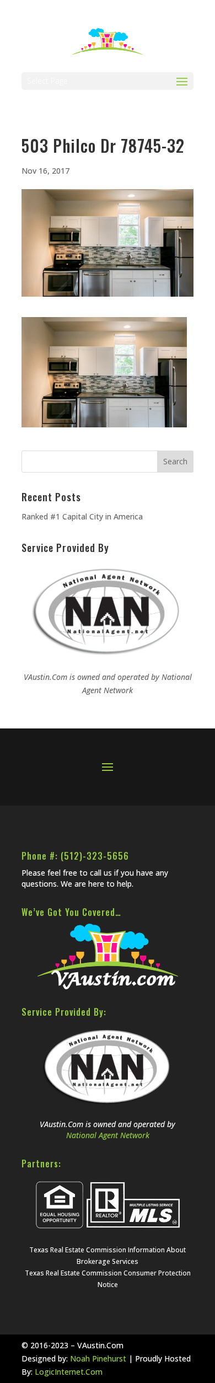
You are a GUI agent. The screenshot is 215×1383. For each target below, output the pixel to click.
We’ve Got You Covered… (71, 912)
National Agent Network (107, 1135)
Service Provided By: (64, 1012)
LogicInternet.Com (69, 1371)
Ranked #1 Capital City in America (82, 516)
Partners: (41, 1163)
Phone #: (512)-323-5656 (75, 855)
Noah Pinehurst (98, 1358)
